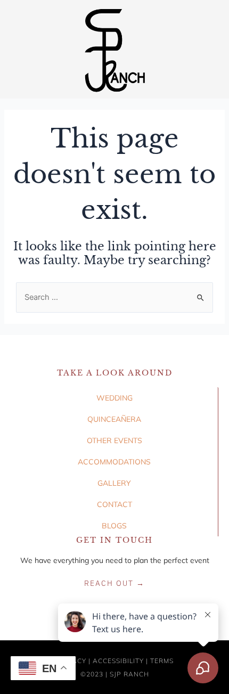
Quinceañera (114, 419)
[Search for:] (114, 297)
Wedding (114, 398)
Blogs (114, 525)
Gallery (114, 483)
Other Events (114, 440)
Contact (114, 504)
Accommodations (114, 462)
